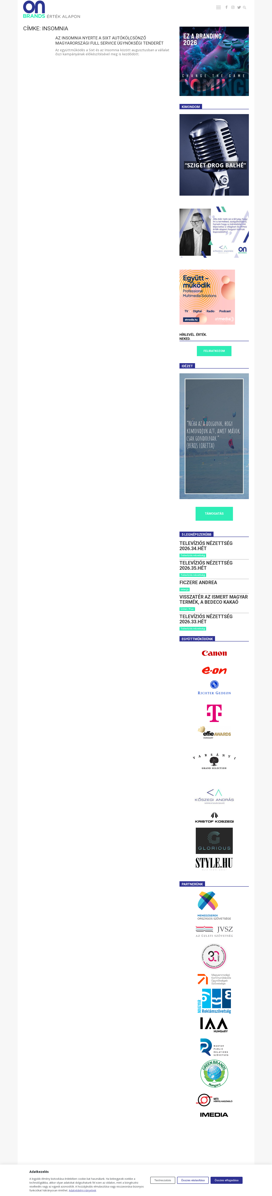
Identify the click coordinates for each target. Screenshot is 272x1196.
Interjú (185, 589)
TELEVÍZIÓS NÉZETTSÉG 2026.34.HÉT (206, 546)
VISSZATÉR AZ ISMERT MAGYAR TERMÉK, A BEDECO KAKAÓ (213, 599)
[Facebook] (226, 7)
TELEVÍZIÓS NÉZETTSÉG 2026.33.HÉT (206, 619)
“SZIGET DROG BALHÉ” (215, 165)
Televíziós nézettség (193, 555)
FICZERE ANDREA (198, 582)
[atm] (207, 323)
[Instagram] (233, 7)
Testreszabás (162, 1180)
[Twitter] (239, 7)
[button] (247, 8)
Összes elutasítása (193, 1180)
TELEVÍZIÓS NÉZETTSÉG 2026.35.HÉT (206, 565)
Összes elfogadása (227, 1180)
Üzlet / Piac (187, 609)
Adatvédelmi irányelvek (82, 1190)
